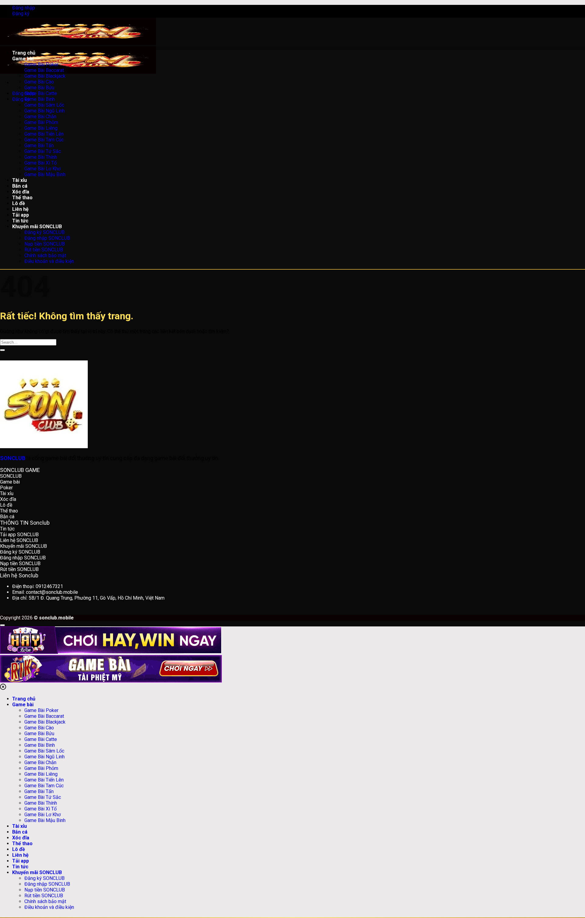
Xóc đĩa (20, 838)
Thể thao (22, 843)
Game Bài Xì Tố (40, 809)
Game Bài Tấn (39, 791)
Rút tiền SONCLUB (43, 896)
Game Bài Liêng (41, 774)
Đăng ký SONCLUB (44, 878)
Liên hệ (20, 855)
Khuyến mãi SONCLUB (37, 872)
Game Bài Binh (39, 745)
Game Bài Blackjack (45, 722)
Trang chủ (23, 699)
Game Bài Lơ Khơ (42, 814)
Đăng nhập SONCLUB (47, 884)
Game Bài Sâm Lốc (44, 751)
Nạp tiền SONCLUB (44, 890)
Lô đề (18, 849)
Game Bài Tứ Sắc (42, 797)
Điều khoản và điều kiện (49, 907)
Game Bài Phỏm (41, 768)
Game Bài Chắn (40, 762)
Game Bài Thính (40, 803)
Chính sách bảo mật (45, 901)
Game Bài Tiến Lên (44, 780)
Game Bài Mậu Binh (45, 820)
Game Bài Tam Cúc (44, 786)
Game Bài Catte (40, 739)
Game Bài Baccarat (44, 716)
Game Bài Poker (41, 710)
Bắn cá (19, 832)
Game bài (23, 704)
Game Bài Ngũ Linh (44, 757)
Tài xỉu (19, 826)
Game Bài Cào (39, 728)
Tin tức (20, 867)
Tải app (20, 861)
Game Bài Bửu (39, 733)
